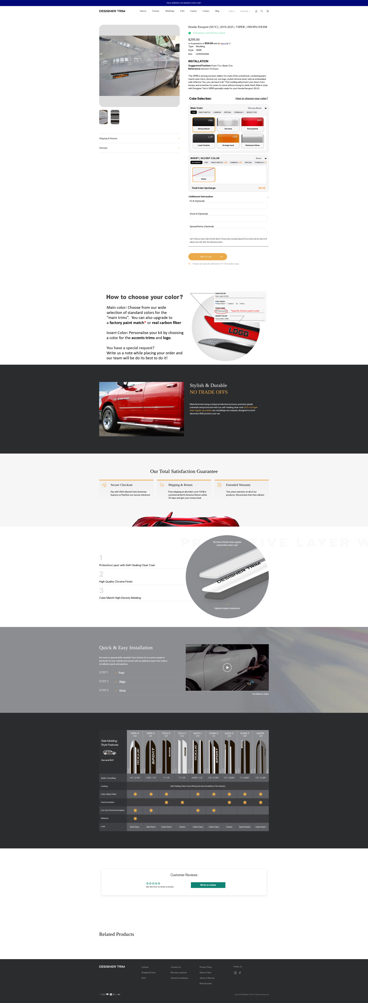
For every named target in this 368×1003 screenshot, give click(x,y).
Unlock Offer (184, 515)
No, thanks (184, 530)
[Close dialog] (236, 469)
